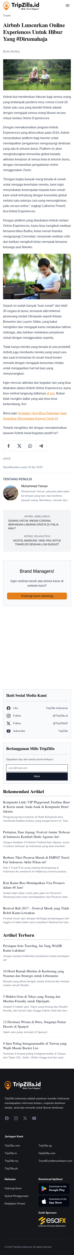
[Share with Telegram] (41, 446)
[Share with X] (19, 446)
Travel (6, 15)
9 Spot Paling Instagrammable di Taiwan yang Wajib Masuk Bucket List (35, 1045)
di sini (51, 393)
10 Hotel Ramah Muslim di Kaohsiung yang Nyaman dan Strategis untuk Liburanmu (33, 973)
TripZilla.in (11, 1153)
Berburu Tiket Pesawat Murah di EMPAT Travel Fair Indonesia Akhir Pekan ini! (36, 859)
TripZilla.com (12, 1145)
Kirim (37, 776)
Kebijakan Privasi (15, 1203)
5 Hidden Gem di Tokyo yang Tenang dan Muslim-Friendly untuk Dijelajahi (31, 998)
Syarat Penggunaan (16, 1195)
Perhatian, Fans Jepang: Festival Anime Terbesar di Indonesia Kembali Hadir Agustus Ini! (36, 834)
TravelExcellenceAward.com (55, 1160)
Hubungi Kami (13, 1188)
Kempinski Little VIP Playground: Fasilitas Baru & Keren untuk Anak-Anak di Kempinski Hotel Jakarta (36, 806)
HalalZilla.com (47, 1153)
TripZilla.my (11, 1160)
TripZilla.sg (45, 1145)
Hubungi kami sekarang (37, 596)
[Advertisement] (37, 648)
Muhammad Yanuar (34, 486)
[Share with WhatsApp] (30, 446)
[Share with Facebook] (8, 446)
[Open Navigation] (67, 6)
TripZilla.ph (11, 1168)
